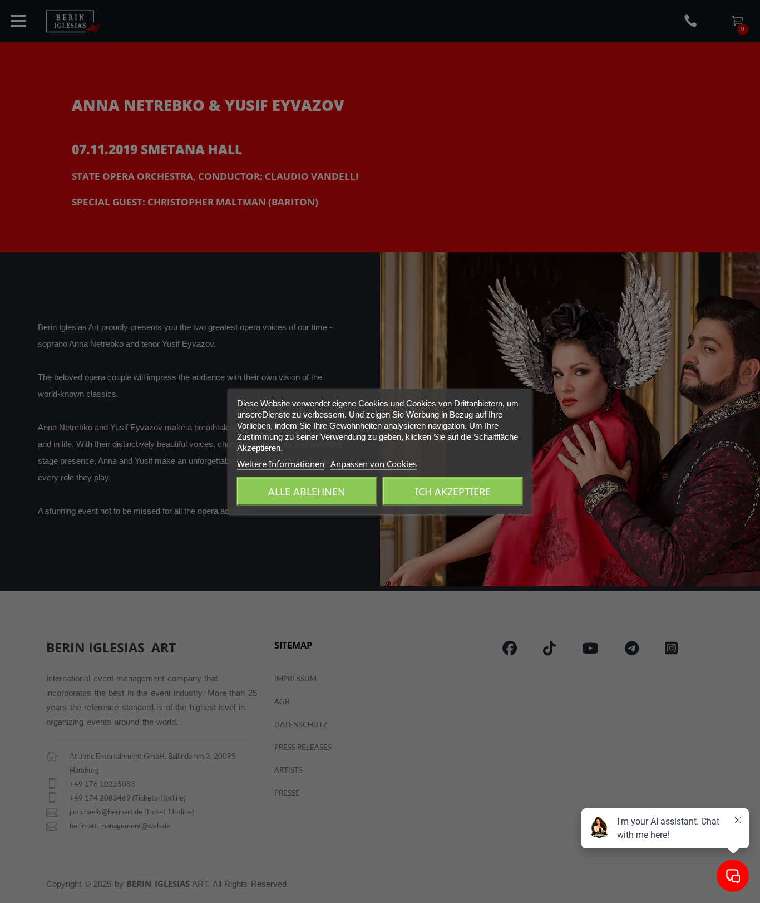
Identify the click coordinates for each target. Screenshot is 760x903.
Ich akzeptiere (453, 491)
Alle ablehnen (307, 491)
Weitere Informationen (280, 463)
